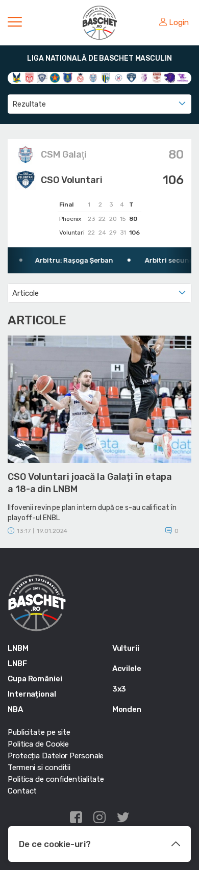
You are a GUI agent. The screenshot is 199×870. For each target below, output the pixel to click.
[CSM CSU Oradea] (80, 77)
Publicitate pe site (39, 732)
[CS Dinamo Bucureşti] (29, 77)
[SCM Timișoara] (182, 77)
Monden (126, 709)
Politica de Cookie (38, 744)
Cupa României (35, 678)
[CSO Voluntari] (131, 77)
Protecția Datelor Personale (56, 755)
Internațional (32, 694)
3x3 (119, 689)
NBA (15, 709)
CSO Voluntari (72, 180)
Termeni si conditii (39, 767)
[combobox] (99, 104)
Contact (22, 791)
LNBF (17, 663)
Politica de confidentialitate (56, 779)
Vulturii (125, 648)
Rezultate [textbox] (29, 104)
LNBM (18, 648)
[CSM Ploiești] (106, 77)
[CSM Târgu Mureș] (118, 77)
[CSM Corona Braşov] (67, 77)
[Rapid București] (157, 77)
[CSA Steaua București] (54, 77)
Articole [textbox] (25, 293)
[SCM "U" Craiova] (169, 77)
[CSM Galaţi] (93, 77)
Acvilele (126, 668)
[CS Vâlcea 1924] (42, 77)
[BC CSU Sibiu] (16, 77)
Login (179, 22)
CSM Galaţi (64, 154)
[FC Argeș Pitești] (144, 77)
